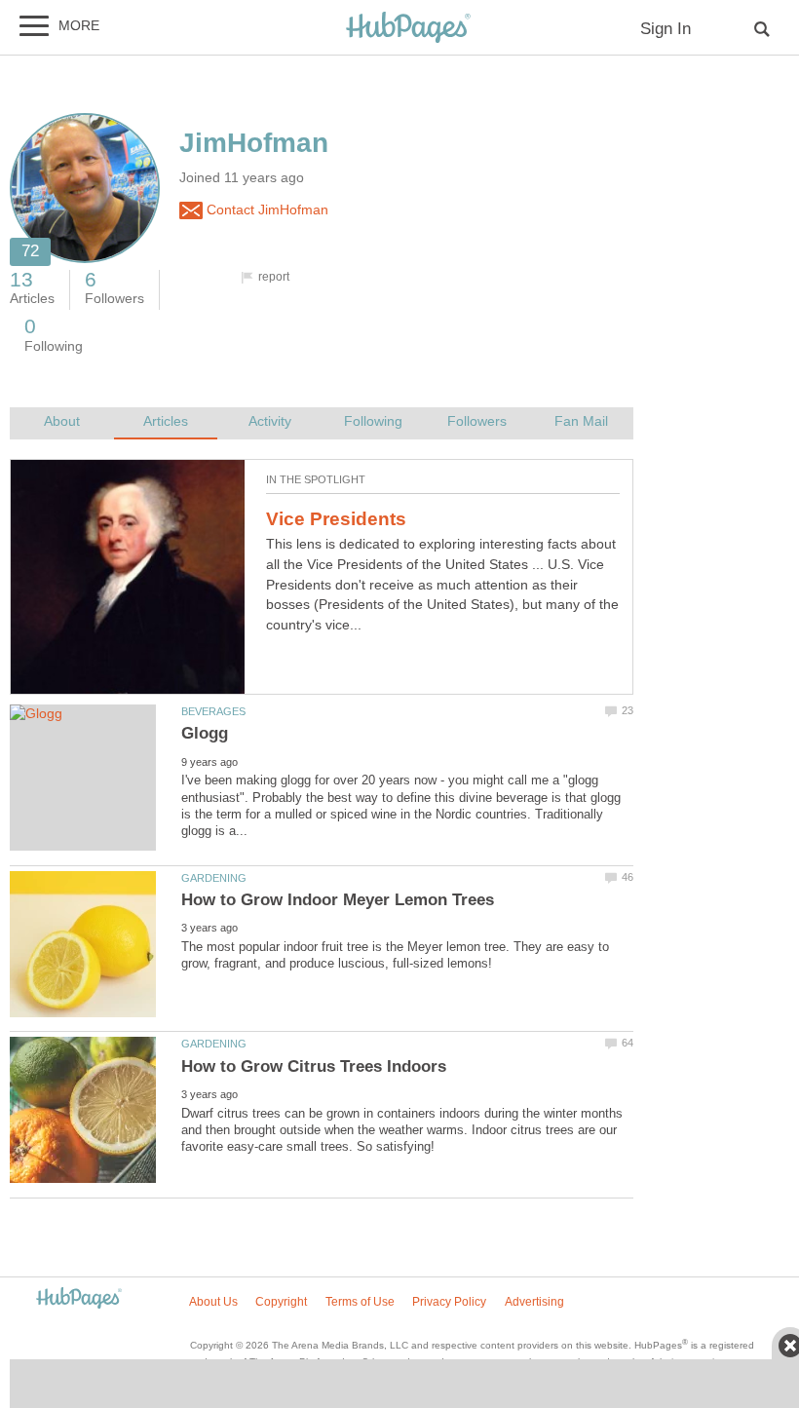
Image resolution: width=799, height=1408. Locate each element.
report (273, 277)
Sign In (665, 28)
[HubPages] (408, 29)
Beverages (213, 711)
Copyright (281, 1302)
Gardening (214, 878)
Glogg (204, 733)
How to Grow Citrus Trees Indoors (313, 1066)
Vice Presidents (336, 519)
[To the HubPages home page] (78, 1299)
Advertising (534, 1302)
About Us (213, 1302)
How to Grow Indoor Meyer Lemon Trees (337, 900)
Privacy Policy (449, 1302)
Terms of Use (360, 1302)
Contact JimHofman (265, 210)
